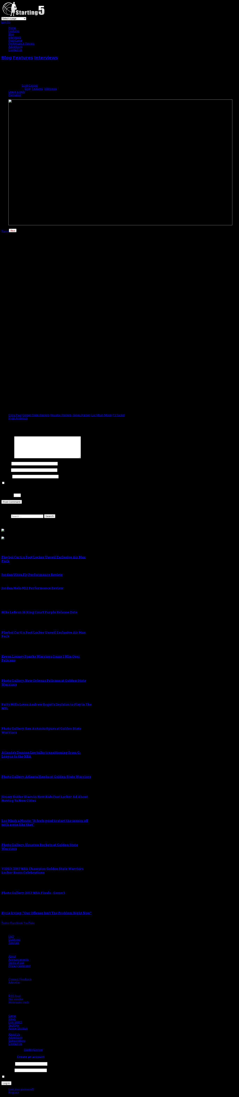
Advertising (15, 46)
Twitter (5, 923)
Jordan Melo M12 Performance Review (32, 588)
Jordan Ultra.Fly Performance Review (32, 575)
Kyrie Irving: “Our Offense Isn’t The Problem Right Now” (46, 913)
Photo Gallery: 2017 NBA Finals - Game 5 (33, 893)
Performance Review (21, 43)
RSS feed (14, 996)
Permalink (14, 94)
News (12, 1018)
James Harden (81, 415)
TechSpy (13, 1025)
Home (12, 27)
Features (13, 31)
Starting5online (33, 1049)
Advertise (14, 982)
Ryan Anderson (18, 418)
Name (6, 463)
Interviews (14, 37)
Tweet (5, 231)
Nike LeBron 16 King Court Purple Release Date (39, 612)
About (12, 956)
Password (7, 1070)
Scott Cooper (30, 85)
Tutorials (13, 942)
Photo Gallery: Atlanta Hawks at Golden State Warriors (46, 777)
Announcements (18, 959)
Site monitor (15, 999)
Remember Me (14, 1076)
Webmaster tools (18, 1002)
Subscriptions (16, 1040)
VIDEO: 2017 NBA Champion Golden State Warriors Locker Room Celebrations (42, 871)
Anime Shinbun (18, 1028)
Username (7, 1063)
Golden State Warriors (36, 415)
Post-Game (15, 40)
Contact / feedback (19, 979)
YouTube (29, 923)
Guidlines (14, 939)
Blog (11, 34)
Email (5, 469)
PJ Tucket (119, 415)
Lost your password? (21, 1089)
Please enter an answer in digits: (21, 489)
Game (12, 1015)
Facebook (16, 923)
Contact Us (15, 49)
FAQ (11, 936)
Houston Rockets (61, 415)
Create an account (30, 1057)
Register (13, 1092)
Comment (7, 457)
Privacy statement (19, 965)
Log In (5, 22)
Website (6, 476)
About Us (14, 1034)
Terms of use (16, 962)
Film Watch (15, 1022)
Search (5, 516)
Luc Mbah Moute (101, 415)
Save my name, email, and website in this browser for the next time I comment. (54, 483)
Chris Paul (15, 415)
